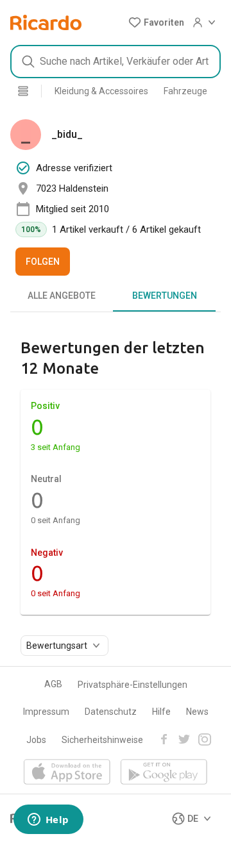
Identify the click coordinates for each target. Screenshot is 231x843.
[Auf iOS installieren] (67, 773)
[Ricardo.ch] (45, 22)
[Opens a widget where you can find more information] (48, 821)
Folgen (43, 261)
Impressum (46, 711)
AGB (53, 684)
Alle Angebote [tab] (62, 295)
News (197, 711)
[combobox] (115, 61)
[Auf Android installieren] (164, 773)
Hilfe (161, 711)
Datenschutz (111, 711)
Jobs (36, 740)
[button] (156, 22)
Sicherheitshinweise (102, 740)
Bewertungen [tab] (164, 295)
